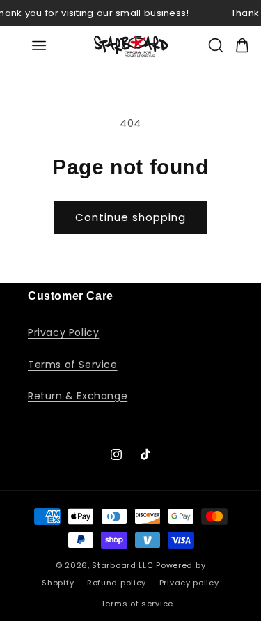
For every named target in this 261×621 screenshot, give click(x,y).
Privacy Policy (63, 332)
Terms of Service (73, 364)
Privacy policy (189, 582)
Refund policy (116, 582)
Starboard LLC (122, 565)
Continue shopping (130, 217)
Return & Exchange (77, 396)
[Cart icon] (242, 45)
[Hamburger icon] (39, 46)
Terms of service (137, 603)
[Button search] (215, 45)
